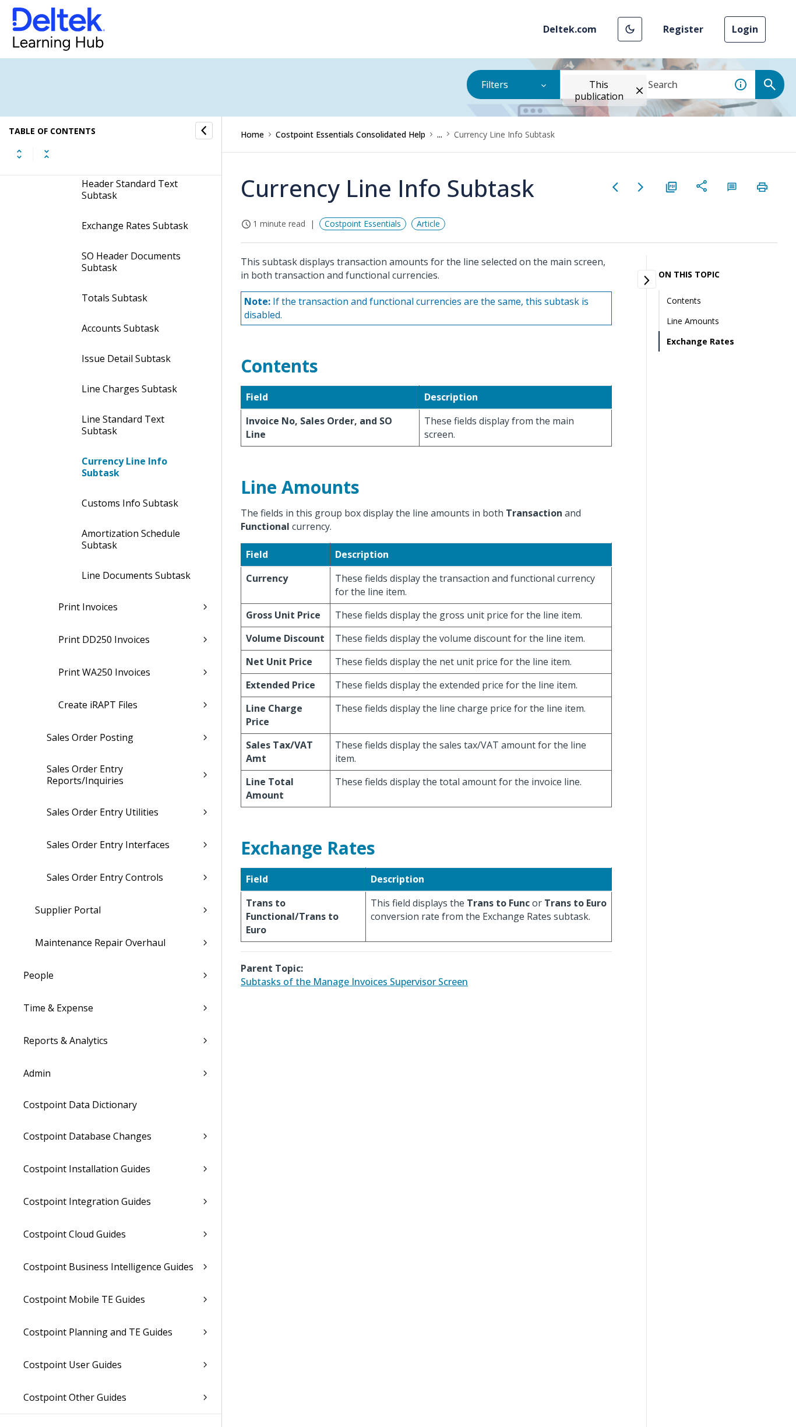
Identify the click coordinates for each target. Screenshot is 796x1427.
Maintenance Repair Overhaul (100, 942)
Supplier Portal (68, 910)
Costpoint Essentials (363, 223)
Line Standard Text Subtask (123, 425)
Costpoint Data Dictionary (80, 1104)
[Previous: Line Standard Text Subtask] (615, 187)
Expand (19, 154)
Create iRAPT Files (98, 705)
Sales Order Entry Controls (105, 877)
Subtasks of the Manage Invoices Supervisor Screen (354, 981)
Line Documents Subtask (136, 575)
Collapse (46, 154)
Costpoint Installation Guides (86, 1169)
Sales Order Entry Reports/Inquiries (85, 774)
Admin (37, 1073)
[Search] (769, 84)
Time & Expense (58, 1008)
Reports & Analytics (65, 1040)
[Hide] (204, 130)
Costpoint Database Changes (87, 1136)
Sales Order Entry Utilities (103, 812)
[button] (630, 29)
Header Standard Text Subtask (130, 189)
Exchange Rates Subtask (135, 225)
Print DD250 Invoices (104, 639)
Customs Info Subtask (130, 503)
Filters (494, 84)
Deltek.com (570, 29)
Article (428, 223)
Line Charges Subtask (129, 389)
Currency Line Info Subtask (124, 467)
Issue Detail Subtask (126, 358)
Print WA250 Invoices (104, 672)
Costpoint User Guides (72, 1364)
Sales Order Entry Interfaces (108, 844)
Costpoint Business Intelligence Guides (108, 1267)
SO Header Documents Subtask (131, 261)
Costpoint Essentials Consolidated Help (350, 134)
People (38, 975)
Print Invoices (88, 607)
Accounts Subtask (120, 328)
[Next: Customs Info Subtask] (641, 187)
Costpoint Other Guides (74, 1397)
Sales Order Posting (90, 737)
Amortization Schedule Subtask (131, 539)
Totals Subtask (114, 298)
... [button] (439, 134)
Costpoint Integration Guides (87, 1201)
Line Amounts (693, 320)
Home (252, 134)
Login (745, 29)
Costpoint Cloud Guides (74, 1234)
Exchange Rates (700, 341)
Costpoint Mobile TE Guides (84, 1299)
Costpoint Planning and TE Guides (97, 1332)
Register (683, 29)
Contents (684, 300)
